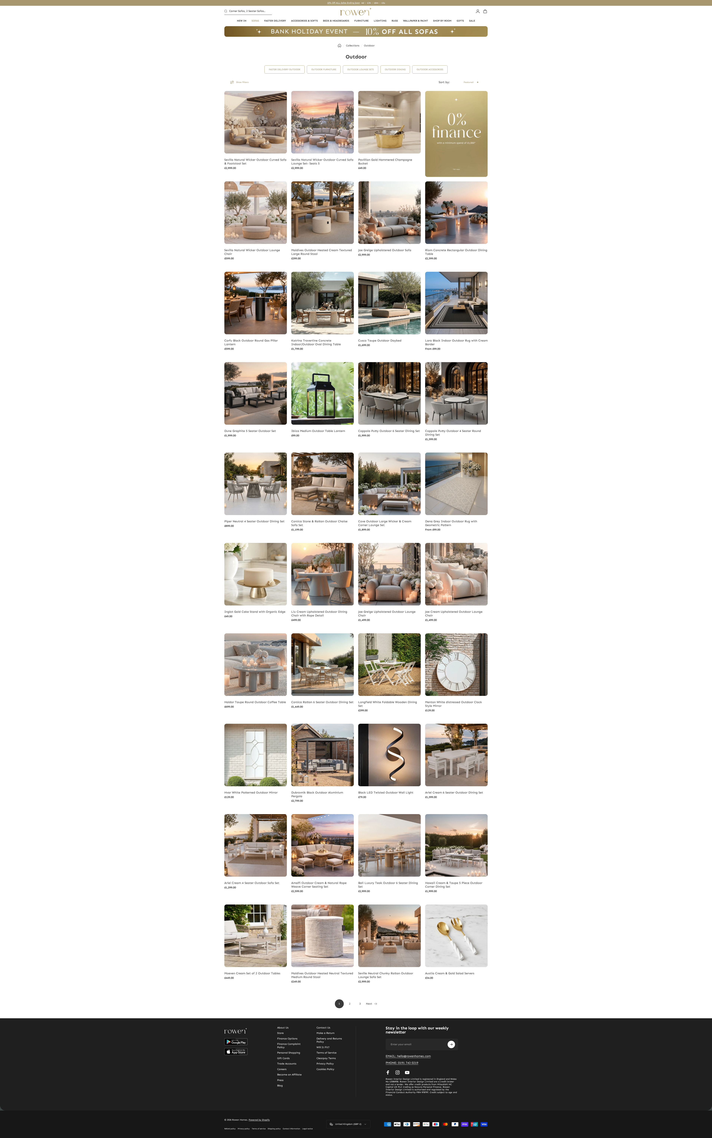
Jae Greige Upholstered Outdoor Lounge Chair (387, 613)
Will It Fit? (323, 1047)
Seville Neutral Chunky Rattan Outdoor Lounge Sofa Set (385, 975)
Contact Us (323, 1027)
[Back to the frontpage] (339, 46)
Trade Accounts (286, 1063)
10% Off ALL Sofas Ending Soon (344, 2)
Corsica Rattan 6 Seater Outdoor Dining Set (322, 702)
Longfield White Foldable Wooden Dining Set (387, 704)
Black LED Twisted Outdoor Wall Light (385, 792)
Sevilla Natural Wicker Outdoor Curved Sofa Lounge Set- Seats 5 (322, 161)
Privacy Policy (325, 1063)
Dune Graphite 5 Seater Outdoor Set (250, 431)
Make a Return (325, 1033)
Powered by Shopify (259, 1120)
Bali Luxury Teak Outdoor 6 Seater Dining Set (388, 884)
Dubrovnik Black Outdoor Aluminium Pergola (317, 794)
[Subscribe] (451, 1044)
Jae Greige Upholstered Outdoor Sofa (384, 250)
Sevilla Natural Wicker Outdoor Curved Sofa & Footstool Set (255, 161)
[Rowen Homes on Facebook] (388, 1072)
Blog (280, 1085)
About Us (283, 1027)
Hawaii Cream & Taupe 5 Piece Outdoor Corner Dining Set (453, 884)
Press (280, 1080)
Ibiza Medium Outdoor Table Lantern (318, 431)
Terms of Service (327, 1052)
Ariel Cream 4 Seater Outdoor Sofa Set (251, 883)
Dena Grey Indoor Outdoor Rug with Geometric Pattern (451, 523)
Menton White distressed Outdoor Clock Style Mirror (453, 704)
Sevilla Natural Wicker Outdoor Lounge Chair (252, 252)
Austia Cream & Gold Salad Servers (449, 973)
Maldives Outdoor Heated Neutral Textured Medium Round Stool (322, 975)
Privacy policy (244, 1129)
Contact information (291, 1129)
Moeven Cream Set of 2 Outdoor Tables (252, 973)
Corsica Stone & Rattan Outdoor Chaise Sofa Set (319, 523)
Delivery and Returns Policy (329, 1040)
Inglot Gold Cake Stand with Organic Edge (254, 611)
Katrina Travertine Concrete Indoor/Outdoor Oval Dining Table (316, 342)
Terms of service (259, 1129)
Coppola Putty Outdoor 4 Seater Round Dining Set (453, 432)
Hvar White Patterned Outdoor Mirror (251, 792)
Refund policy (229, 1129)
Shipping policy (274, 1129)
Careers (281, 1069)
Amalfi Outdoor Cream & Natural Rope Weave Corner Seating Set (319, 884)
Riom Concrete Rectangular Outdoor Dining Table (456, 252)
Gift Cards (283, 1058)
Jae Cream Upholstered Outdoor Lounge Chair (453, 613)
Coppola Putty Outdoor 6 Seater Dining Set (389, 431)
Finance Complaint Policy (289, 1045)
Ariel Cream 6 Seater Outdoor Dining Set (454, 792)
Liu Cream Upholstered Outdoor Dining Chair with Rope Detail (319, 613)
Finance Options (287, 1038)
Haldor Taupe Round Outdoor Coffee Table (255, 702)
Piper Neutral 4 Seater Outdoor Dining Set (254, 521)
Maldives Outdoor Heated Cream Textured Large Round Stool (321, 252)
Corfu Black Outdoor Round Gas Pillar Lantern (251, 342)
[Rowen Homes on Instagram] (397, 1072)
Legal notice (307, 1129)
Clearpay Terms (326, 1058)
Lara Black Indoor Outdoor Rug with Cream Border (456, 342)
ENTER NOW (399, 589)
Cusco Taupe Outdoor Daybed (379, 340)
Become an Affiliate (289, 1074)
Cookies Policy (325, 1069)
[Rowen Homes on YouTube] (407, 1072)
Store (280, 1033)
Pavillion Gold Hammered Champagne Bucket (385, 161)
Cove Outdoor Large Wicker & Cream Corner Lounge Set (384, 523)
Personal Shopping (288, 1052)
